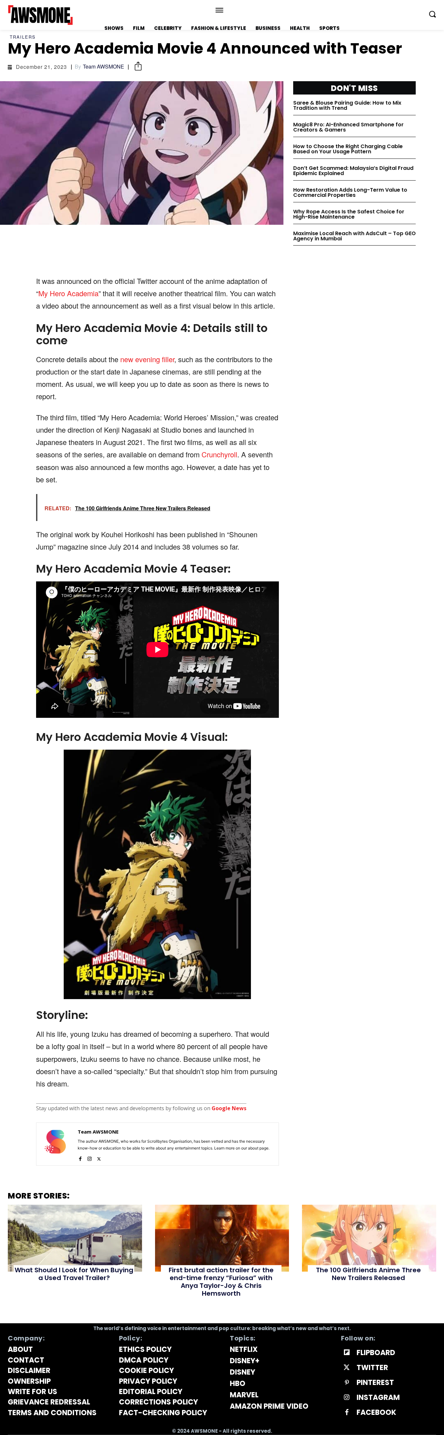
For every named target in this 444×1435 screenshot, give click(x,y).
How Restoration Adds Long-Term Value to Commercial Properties (350, 192)
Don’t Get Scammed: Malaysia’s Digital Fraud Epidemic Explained (353, 170)
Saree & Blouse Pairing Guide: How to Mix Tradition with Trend (347, 105)
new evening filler (147, 359)
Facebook (376, 1412)
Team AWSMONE (103, 66)
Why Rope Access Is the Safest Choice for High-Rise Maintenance (348, 214)
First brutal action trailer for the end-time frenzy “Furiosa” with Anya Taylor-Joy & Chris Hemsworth (221, 1281)
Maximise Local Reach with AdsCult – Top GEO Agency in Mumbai (354, 236)
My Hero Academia (68, 293)
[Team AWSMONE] (55, 1144)
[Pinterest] (347, 1383)
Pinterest (375, 1382)
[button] (432, 14)
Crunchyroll (219, 454)
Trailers (23, 37)
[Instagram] (89, 1157)
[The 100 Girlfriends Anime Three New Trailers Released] (369, 1238)
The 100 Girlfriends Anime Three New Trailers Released (368, 1273)
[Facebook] (80, 1157)
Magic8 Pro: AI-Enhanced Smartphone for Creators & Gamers (348, 127)
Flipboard (376, 1353)
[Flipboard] (347, 1353)
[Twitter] (99, 1157)
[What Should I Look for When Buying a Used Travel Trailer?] (75, 1238)
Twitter (372, 1368)
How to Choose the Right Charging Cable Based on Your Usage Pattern (348, 149)
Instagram (378, 1397)
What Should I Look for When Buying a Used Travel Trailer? (74, 1273)
